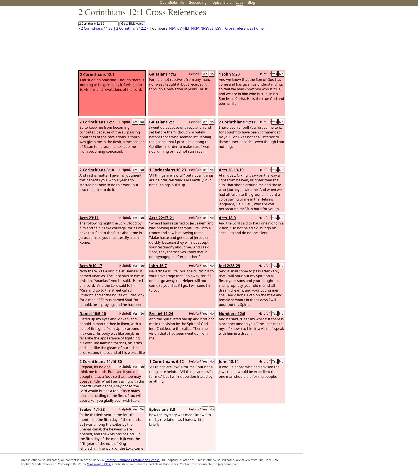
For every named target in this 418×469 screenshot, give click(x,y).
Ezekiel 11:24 (161, 313)
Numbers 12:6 (232, 313)
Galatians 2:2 (161, 122)
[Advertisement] (374, 39)
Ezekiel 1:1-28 (92, 409)
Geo (198, 2)
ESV (218, 28)
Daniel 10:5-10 (92, 313)
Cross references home (244, 28)
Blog (251, 2)
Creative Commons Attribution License (132, 460)
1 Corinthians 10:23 (167, 169)
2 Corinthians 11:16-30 (100, 361)
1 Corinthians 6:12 (166, 361)
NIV (172, 28)
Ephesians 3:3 (162, 409)
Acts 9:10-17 (90, 265)
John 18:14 (229, 361)
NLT (186, 28)
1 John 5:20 (229, 74)
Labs (239, 2)
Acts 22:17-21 (161, 217)
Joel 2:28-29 (229, 265)
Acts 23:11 (89, 217)
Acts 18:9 (227, 217)
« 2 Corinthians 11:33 (95, 28)
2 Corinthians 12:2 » (132, 28)
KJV (179, 28)
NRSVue (207, 28)
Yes (204, 74)
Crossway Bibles (98, 464)
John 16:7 (158, 265)
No (211, 74)
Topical (221, 2)
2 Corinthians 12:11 (237, 122)
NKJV (195, 28)
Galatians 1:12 (162, 74)
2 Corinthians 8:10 (96, 169)
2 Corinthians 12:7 (96, 122)
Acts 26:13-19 (231, 169)
